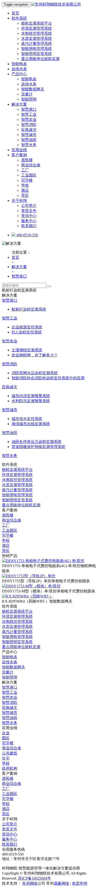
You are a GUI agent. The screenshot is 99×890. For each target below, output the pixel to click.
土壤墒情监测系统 (27, 350)
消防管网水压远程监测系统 (35, 373)
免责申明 (79, 883)
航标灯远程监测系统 (29, 309)
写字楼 (27, 180)
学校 (25, 185)
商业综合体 (30, 165)
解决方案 (19, 104)
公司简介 (29, 206)
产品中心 (19, 74)
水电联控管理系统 (36, 33)
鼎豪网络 (61, 883)
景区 (25, 195)
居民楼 (27, 160)
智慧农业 (29, 119)
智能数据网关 (32, 89)
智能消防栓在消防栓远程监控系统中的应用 (48, 378)
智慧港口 (29, 109)
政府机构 (9, 768)
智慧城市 (29, 135)
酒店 (25, 190)
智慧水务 (29, 145)
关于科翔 (19, 200)
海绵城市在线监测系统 (31, 424)
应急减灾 (29, 130)
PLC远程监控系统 (27, 332)
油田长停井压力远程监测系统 (37, 442)
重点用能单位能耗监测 (40, 59)
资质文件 (29, 211)
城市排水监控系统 (27, 419)
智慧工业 (29, 114)
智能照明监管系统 (36, 54)
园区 (6, 738)
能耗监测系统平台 (36, 23)
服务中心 (29, 221)
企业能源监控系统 (27, 327)
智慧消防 (29, 124)
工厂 (25, 170)
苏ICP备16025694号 (34, 878)
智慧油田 (29, 140)
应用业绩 (19, 150)
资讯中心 (29, 216)
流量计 (27, 94)
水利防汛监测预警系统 (31, 401)
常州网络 (29, 883)
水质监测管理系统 (36, 38)
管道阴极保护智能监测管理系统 (38, 447)
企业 (6, 733)
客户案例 (19, 155)
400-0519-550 (26, 235)
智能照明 (29, 99)
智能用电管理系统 (36, 49)
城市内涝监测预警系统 (31, 396)
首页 (15, 13)
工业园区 (29, 175)
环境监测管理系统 (36, 28)
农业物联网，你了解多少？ (35, 355)
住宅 (6, 758)
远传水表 (19, 69)
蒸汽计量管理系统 (36, 43)
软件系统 (19, 18)
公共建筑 (9, 753)
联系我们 (29, 226)
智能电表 (19, 64)
